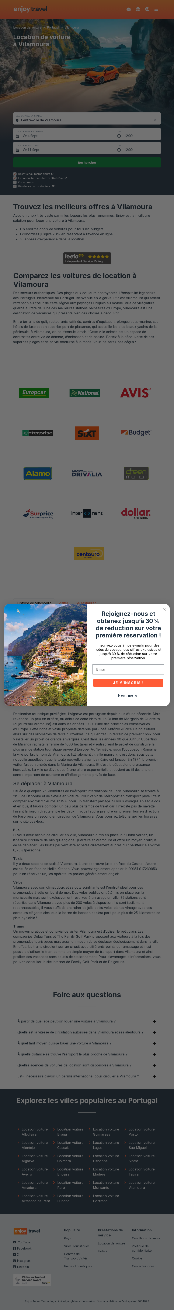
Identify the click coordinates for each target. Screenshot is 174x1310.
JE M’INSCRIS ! (128, 683)
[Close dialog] (164, 609)
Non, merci (128, 695)
